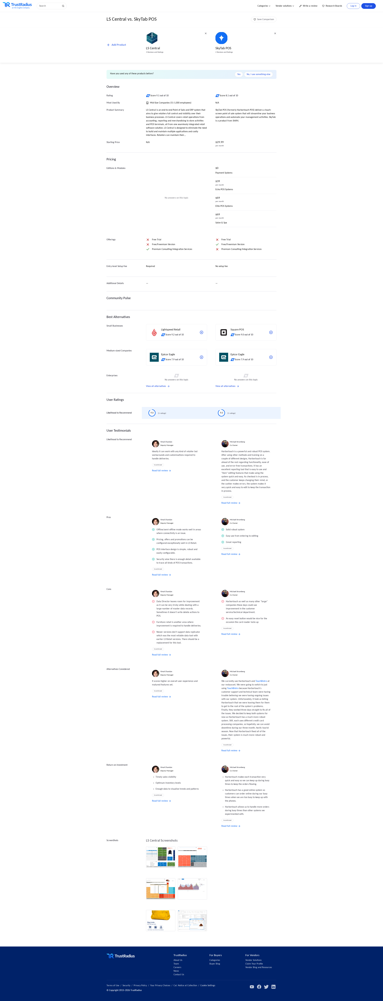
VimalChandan (166, 442)
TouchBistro (261, 681)
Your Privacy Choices (160, 985)
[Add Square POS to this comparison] (271, 332)
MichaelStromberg (237, 442)
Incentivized (158, 465)
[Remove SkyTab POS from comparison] (275, 33)
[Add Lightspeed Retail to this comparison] (201, 332)
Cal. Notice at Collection (185, 985)
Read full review (160, 471)
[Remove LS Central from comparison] (205, 33)
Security (126, 985)
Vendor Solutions (253, 960)
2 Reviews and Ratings (224, 52)
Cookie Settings (207, 985)
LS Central (153, 48)
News (176, 971)
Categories (262, 6)
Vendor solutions (284, 6)
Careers (177, 967)
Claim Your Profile (254, 964)
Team (176, 964)
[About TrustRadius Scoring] (148, 95)
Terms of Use (113, 985)
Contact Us (179, 974)
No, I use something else (258, 74)
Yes (238, 74)
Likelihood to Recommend (119, 413)
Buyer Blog (214, 964)
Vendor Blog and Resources (258, 967)
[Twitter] (266, 986)
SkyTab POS (223, 48)
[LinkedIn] (273, 986)
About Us (178, 960)
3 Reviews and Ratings (154, 52)
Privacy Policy (140, 985)
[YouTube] (252, 986)
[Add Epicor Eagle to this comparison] (201, 357)
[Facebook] (259, 986)
